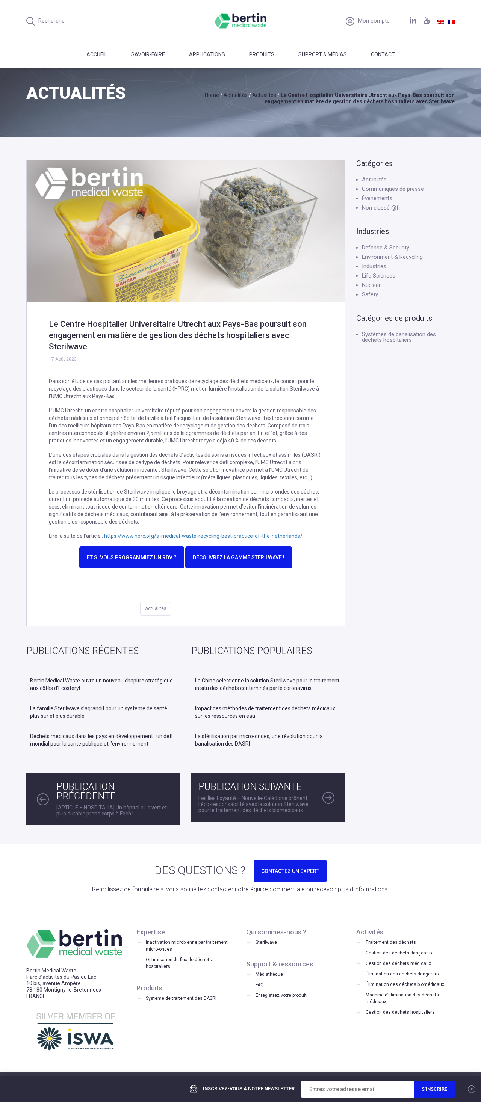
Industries (374, 266)
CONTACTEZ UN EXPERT (290, 871)
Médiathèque (269, 974)
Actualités (155, 608)
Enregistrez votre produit (281, 995)
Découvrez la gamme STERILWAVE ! (238, 557)
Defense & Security (385, 247)
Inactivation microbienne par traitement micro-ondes (187, 946)
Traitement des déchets (391, 942)
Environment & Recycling (392, 257)
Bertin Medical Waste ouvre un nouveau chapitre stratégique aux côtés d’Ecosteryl (101, 684)
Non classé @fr (381, 207)
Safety (370, 294)
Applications (207, 54)
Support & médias (322, 54)
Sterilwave (266, 942)
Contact (383, 54)
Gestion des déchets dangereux (399, 953)
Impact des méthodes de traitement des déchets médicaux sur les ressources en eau (265, 712)
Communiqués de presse (393, 189)
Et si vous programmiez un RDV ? (132, 557)
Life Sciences (378, 275)
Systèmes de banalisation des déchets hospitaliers (399, 337)
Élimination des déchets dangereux (403, 974)
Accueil (96, 54)
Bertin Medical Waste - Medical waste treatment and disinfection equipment (241, 20)
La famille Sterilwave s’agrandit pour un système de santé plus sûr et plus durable (98, 712)
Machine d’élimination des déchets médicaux (402, 998)
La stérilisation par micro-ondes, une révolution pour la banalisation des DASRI (259, 740)
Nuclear (371, 285)
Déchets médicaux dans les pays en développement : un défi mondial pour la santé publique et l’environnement (101, 740)
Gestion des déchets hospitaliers (400, 1012)
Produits (261, 54)
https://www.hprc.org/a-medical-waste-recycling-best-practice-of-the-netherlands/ (203, 536)
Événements (377, 198)
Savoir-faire (148, 54)
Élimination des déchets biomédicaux (405, 984)
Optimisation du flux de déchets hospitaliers (179, 963)
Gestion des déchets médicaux (398, 963)
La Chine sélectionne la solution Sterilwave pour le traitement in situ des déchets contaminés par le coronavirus (267, 684)
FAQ (260, 984)
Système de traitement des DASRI (181, 998)
